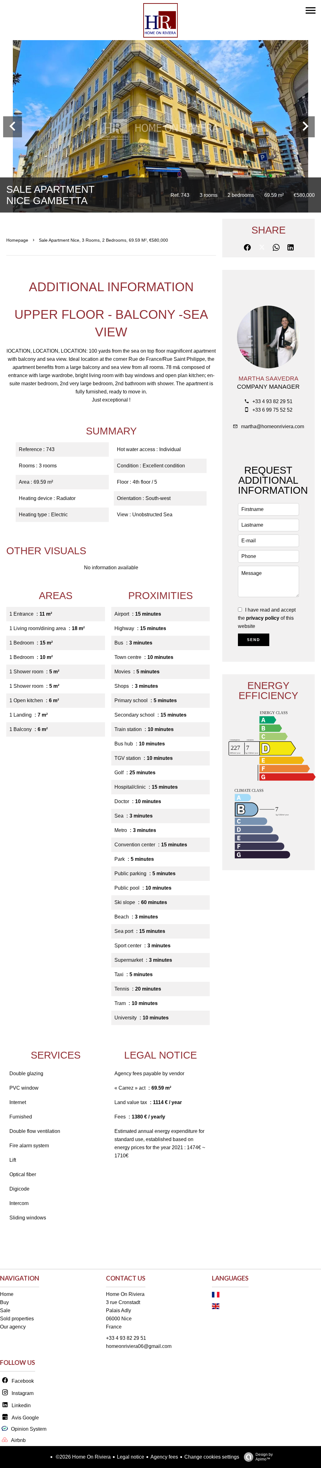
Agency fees (164, 1457)
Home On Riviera (125, 1294)
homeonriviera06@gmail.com (138, 1346)
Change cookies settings (211, 1457)
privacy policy (262, 618)
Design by (264, 1456)
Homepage (17, 240)
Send (253, 640)
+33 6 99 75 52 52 (272, 410)
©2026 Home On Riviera (83, 1457)
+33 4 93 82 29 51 (272, 401)
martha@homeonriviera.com (272, 426)
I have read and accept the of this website (267, 618)
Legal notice (130, 1457)
